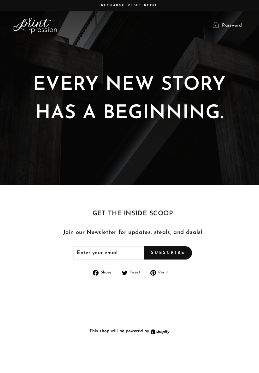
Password (232, 25)
